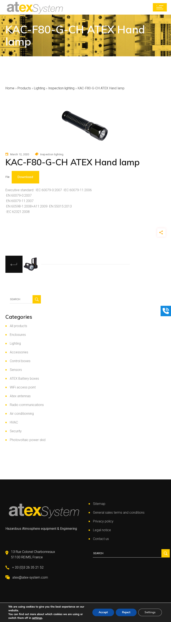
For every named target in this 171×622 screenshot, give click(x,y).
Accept (103, 612)
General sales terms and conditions (119, 513)
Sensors (16, 370)
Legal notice (102, 530)
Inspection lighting (61, 88)
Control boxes (20, 361)
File (7, 176)
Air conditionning (22, 414)
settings (37, 618)
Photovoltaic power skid (27, 440)
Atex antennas (20, 396)
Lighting (39, 88)
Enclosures (18, 335)
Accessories (19, 352)
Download (25, 177)
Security (16, 431)
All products (18, 326)
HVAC (14, 422)
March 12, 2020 (19, 154)
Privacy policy (103, 521)
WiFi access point (23, 387)
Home (9, 88)
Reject (126, 612)
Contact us (101, 539)
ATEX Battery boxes (24, 379)
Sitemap (99, 504)
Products (24, 88)
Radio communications (27, 405)
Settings (150, 612)
